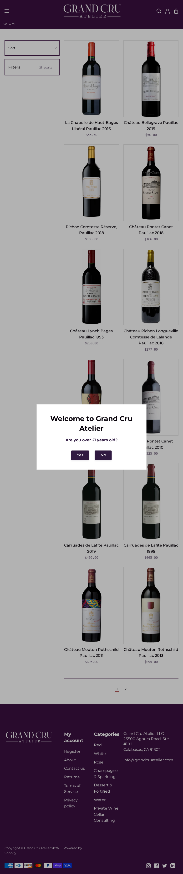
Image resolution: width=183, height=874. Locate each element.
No (103, 455)
